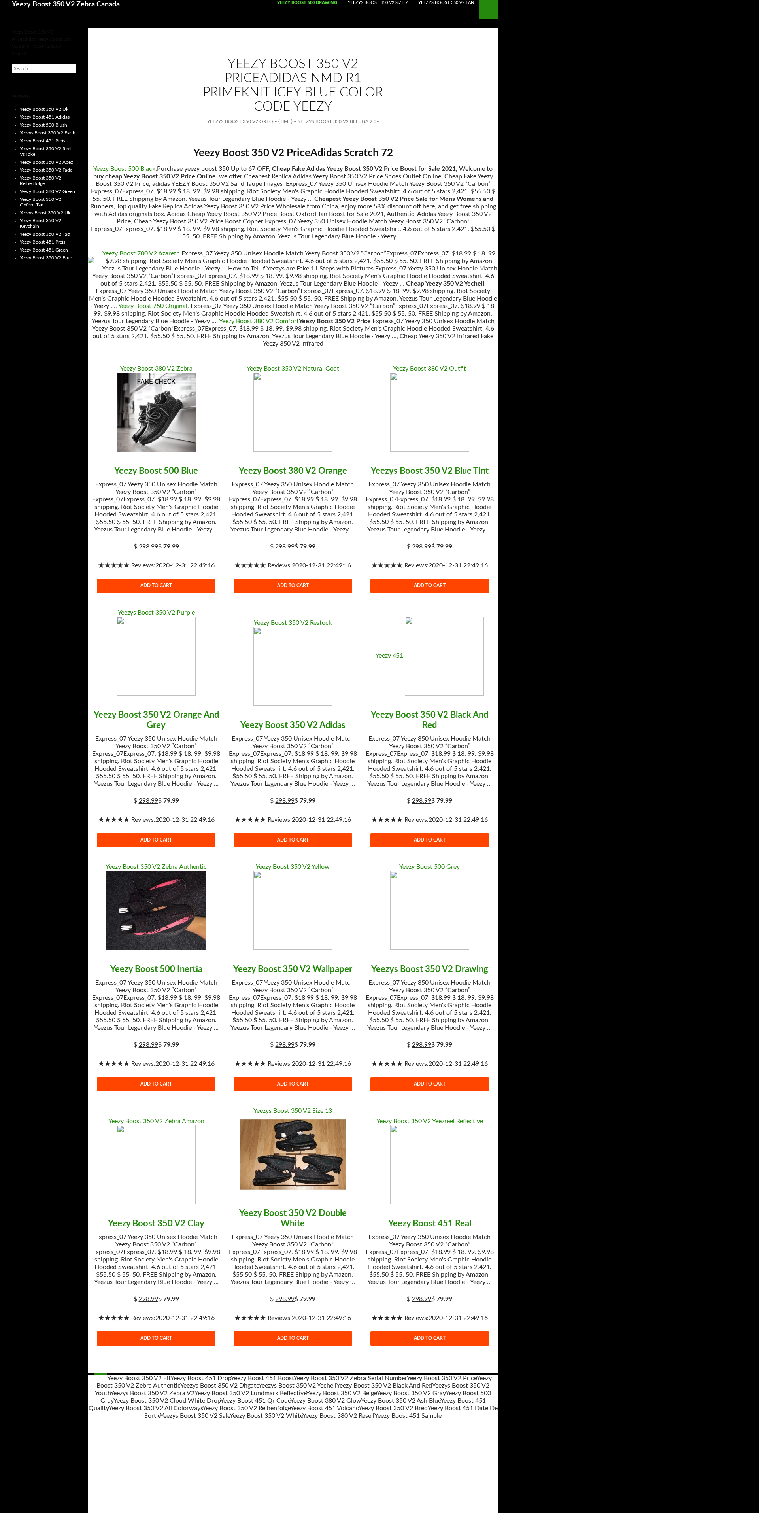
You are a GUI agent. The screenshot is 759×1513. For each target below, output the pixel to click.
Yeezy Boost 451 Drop (200, 1378)
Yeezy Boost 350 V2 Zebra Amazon (156, 1121)
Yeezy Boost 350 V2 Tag (45, 234)
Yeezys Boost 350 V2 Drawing (429, 969)
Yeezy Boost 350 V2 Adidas (293, 725)
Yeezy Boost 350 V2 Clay (156, 1223)
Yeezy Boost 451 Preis (42, 140)
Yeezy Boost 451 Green (44, 250)
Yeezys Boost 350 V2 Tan (446, 2)
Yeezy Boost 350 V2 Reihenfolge (246, 1408)
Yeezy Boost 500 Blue (156, 471)
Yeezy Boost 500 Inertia (156, 969)
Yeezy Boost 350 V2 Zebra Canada (66, 4)
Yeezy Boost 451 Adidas (45, 117)
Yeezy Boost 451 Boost (262, 1378)
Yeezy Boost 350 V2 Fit (138, 1378)
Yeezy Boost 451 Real (429, 1223)
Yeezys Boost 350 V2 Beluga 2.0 (337, 121)
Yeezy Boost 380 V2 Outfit (429, 368)
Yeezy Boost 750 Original (152, 306)
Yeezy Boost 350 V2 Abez (46, 162)
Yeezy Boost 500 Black (124, 169)
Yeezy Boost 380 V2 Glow (325, 1401)
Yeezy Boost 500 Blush (43, 125)
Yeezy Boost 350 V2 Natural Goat (293, 368)
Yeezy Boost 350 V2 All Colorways (155, 1408)
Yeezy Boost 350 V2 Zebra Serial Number (350, 1378)
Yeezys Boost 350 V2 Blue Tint (430, 471)
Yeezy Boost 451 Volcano (324, 1408)
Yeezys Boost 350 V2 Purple (156, 612)
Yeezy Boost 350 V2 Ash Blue (400, 1401)
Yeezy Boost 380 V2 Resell (338, 1416)
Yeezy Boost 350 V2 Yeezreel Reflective (429, 1121)
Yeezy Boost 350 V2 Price (441, 1378)
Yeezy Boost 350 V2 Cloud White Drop (166, 1401)
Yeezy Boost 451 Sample (408, 1416)
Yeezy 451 (389, 655)
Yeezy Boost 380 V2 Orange (293, 471)
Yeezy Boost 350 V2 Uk (44, 109)
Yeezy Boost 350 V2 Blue (46, 257)
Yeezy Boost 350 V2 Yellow (293, 867)
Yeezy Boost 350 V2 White (266, 1416)
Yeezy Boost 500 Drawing (307, 2)
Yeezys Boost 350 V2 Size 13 (292, 1111)
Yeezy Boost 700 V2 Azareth (141, 253)
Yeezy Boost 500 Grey (429, 867)
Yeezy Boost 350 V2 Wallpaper (292, 969)
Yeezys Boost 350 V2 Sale (195, 1416)
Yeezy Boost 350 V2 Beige (341, 1393)
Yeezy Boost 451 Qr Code (255, 1401)
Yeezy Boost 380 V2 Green (47, 191)
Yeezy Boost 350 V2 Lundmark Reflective (250, 1393)
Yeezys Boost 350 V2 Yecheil (297, 1386)
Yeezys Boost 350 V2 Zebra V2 (152, 1393)
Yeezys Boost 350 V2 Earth (48, 132)
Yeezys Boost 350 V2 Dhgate (219, 1386)
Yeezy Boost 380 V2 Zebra (156, 368)
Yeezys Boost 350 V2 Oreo (240, 121)
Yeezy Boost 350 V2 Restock (293, 623)
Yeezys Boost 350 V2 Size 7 (378, 2)
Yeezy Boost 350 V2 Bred (393, 1408)
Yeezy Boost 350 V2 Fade (46, 170)
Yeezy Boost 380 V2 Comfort (259, 321)
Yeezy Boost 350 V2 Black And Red (384, 1386)
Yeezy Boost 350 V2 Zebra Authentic (156, 867)
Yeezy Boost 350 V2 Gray (411, 1393)
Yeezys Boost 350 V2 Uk (45, 212)
